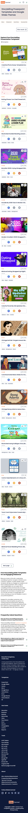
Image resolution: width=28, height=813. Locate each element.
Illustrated (4, 142)
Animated (4, 211)
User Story (16, 22)
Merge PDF (4, 758)
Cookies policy (19, 808)
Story (3, 22)
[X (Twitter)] (12, 793)
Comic (10, 486)
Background (14, 211)
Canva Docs (4, 692)
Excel (2, 694)
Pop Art (6, 486)
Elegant (9, 555)
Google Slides (5, 684)
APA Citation (5, 744)
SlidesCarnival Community (9, 782)
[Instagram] (2, 793)
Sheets (3, 724)
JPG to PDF (4, 750)
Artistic (9, 211)
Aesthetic (4, 108)
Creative (7, 73)
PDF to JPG (4, 752)
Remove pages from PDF (8, 765)
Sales (3, 718)
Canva (3, 686)
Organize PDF (5, 764)
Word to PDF (4, 754)
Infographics (5, 726)
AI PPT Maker (5, 740)
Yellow (9, 142)
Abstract (4, 314)
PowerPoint (4, 682)
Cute (6, 383)
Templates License (9, 808)
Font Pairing (4, 742)
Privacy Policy (14, 810)
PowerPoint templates (21, 623)
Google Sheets (5, 696)
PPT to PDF (4, 746)
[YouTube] (9, 793)
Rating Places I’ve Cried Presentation (14, 99)
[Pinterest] (15, 793)
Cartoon (9, 108)
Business (4, 712)
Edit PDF (3, 756)
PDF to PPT (4, 748)
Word (3, 688)
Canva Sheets (5, 698)
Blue (3, 280)
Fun (11, 73)
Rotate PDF (4, 762)
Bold (3, 73)
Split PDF (3, 760)
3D (2, 246)
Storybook (8, 22)
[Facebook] (6, 793)
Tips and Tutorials (6, 780)
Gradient (11, 280)
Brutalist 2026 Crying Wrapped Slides (14, 168)
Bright (6, 280)
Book (12, 142)
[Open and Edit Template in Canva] (8, 70)
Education (4, 710)
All (2, 699)
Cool (11, 177)
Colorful (9, 246)
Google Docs (5, 690)
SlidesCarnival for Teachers (9, 784)
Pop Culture (4, 720)
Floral (13, 555)
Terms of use (19, 807)
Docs (2, 722)
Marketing (4, 716)
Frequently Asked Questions (9, 778)
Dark (12, 521)
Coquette (14, 108)
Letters (3, 728)
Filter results (20, 29)
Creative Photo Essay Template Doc (13, 65)
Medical (3, 714)
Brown (14, 349)
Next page (6, 565)
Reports (3, 730)
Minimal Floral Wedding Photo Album (14, 547)
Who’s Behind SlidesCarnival (9, 776)
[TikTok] (19, 793)
